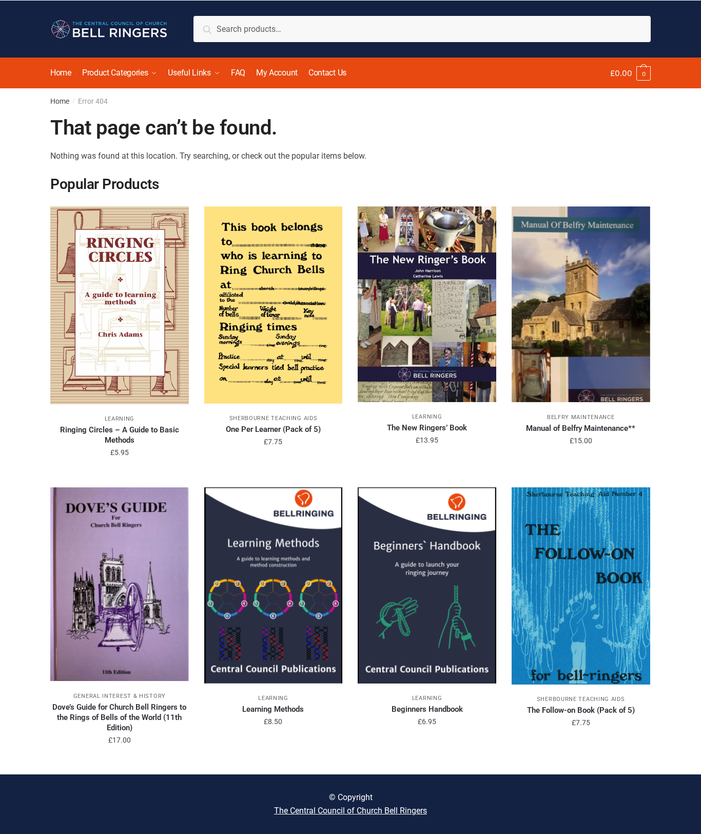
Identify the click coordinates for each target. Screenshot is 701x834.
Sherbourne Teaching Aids (273, 418)
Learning (120, 418)
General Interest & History (119, 696)
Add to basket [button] (119, 475)
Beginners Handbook (427, 709)
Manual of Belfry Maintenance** (580, 428)
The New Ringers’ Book (427, 427)
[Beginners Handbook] (427, 585)
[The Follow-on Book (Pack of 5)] (581, 586)
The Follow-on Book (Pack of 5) (581, 710)
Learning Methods (273, 709)
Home (59, 101)
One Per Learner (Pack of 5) (273, 429)
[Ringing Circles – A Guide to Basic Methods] (119, 305)
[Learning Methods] (273, 585)
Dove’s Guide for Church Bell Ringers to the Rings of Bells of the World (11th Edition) (119, 717)
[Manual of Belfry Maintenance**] (581, 304)
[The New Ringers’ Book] (427, 304)
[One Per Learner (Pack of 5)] (273, 305)
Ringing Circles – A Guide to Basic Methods (119, 435)
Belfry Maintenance (581, 417)
